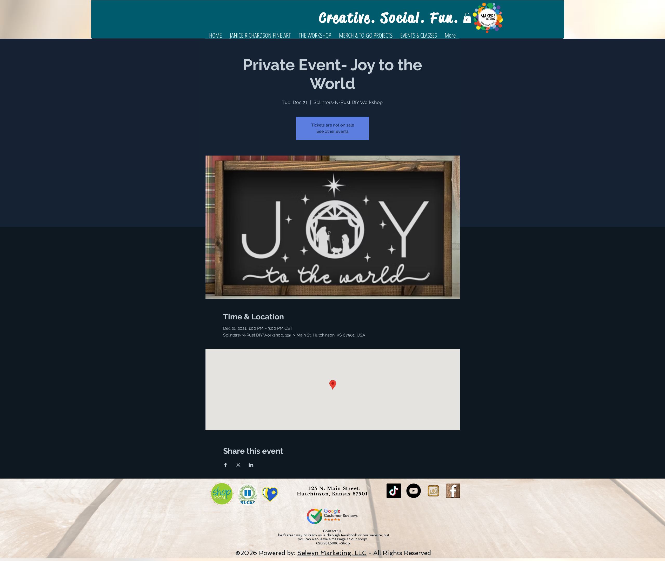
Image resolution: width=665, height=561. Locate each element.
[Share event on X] (238, 465)
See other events (332, 131)
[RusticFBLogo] (453, 490)
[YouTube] (413, 490)
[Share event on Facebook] (225, 465)
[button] (467, 18)
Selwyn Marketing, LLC (332, 553)
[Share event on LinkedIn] (251, 465)
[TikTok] (394, 490)
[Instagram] (433, 490)
